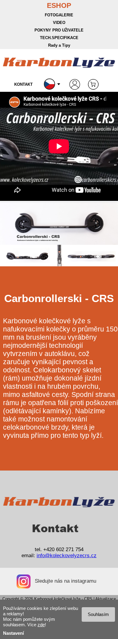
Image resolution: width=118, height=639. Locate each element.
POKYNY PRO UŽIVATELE (59, 30)
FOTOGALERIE (59, 15)
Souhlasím (98, 614)
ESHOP (59, 5)
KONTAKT (23, 84)
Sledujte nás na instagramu (65, 581)
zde (41, 624)
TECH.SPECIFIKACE (59, 37)
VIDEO (59, 22)
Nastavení (13, 633)
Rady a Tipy (59, 45)
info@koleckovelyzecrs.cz (67, 555)
